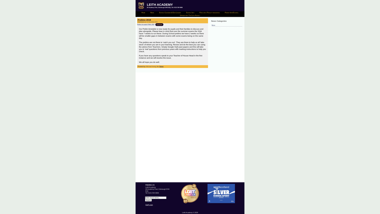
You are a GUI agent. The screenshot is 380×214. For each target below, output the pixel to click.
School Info (190, 12)
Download (159, 24)
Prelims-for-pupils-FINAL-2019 (145, 24)
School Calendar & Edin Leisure (170, 12)
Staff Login (149, 205)
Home (143, 12)
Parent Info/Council (231, 12)
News (152, 12)
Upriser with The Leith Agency (190, 15)
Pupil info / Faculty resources (210, 12)
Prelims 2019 (144, 20)
